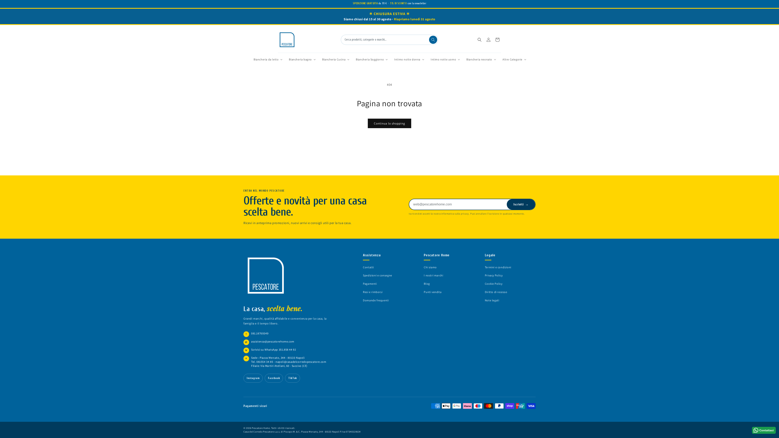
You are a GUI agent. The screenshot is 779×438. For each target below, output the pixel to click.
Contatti (368, 267)
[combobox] (389, 40)
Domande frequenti (376, 300)
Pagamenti (370, 284)
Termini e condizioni (498, 267)
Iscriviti (520, 204)
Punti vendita (432, 292)
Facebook (274, 378)
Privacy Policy (493, 275)
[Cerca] (433, 40)
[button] (479, 39)
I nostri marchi (433, 275)
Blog (427, 284)
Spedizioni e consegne (377, 275)
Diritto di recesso (496, 292)
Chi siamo (430, 267)
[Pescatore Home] (267, 275)
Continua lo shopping (389, 123)
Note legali (492, 300)
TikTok (292, 378)
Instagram (253, 378)
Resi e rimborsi (372, 292)
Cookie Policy (493, 284)
